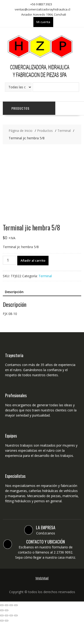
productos (20, 108)
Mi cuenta (43, 22)
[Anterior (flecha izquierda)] (2, 610)
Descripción (14, 292)
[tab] (14, 292)
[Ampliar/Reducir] (16, 605)
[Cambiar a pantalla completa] (11, 605)
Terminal (45, 276)
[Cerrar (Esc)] (2, 605)
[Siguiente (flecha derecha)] (6, 610)
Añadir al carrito (33, 260)
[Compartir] (6, 605)
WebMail (42, 578)
